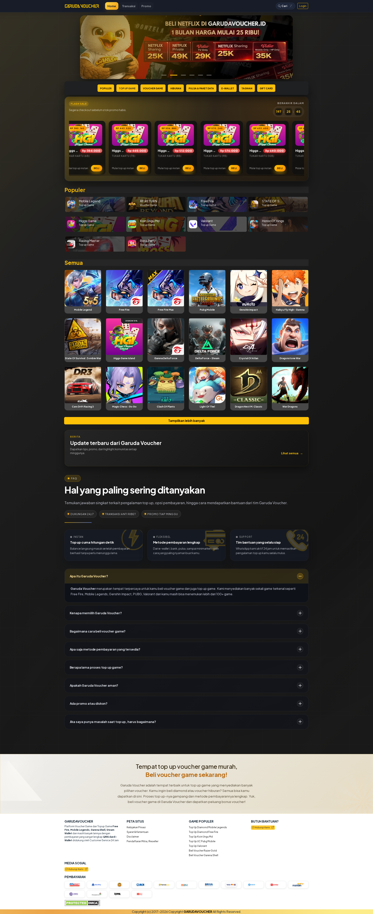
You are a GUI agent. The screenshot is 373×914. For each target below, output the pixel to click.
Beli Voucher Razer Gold (203, 850)
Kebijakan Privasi (136, 827)
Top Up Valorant (198, 845)
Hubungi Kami (263, 827)
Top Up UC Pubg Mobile (202, 841)
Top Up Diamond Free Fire (203, 832)
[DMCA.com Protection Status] (82, 903)
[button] (163, 75)
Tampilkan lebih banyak (186, 421)
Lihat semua (292, 453)
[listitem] (78, 148)
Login (302, 6)
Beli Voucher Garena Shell (203, 855)
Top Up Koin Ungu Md (201, 836)
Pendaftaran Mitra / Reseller (142, 841)
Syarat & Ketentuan (137, 832)
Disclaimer (133, 836)
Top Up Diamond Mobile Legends (208, 827)
